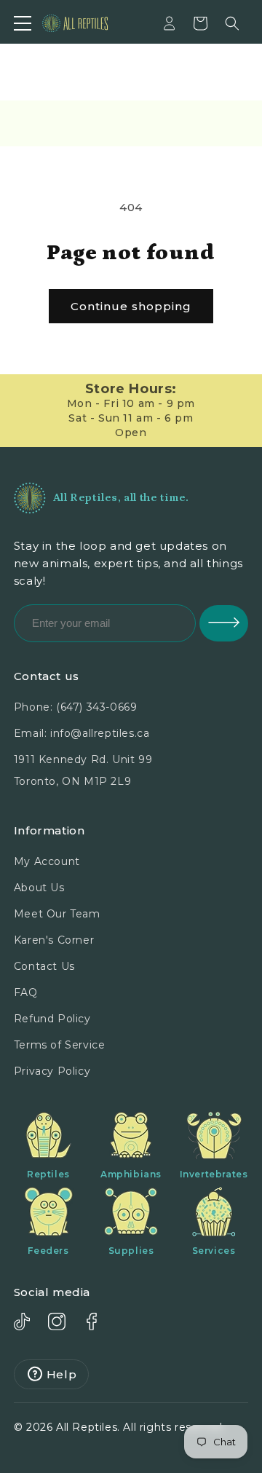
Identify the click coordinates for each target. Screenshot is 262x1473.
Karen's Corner (54, 940)
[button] (232, 23)
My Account (47, 861)
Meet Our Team (57, 913)
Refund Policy (52, 1018)
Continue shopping (131, 306)
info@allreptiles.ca (99, 733)
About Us (39, 887)
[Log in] (169, 23)
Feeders (48, 1250)
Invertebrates (214, 1174)
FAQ (26, 992)
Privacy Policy (52, 1071)
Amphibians (131, 1174)
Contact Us (44, 966)
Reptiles (48, 1174)
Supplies (131, 1250)
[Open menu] (22, 23)
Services (214, 1250)
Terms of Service (60, 1044)
